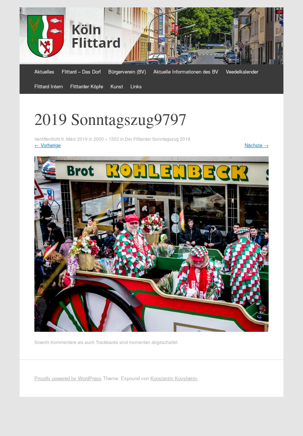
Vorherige (47, 145)
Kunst (116, 86)
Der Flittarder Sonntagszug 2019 (157, 139)
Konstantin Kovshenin (173, 378)
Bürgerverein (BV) (127, 71)
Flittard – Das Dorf (81, 71)
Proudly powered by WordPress (68, 378)
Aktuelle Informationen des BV (185, 71)
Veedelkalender (242, 71)
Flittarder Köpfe (86, 86)
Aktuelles (44, 71)
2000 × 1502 (106, 139)
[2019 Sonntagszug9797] (151, 329)
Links (136, 86)
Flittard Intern (48, 86)
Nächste (257, 145)
